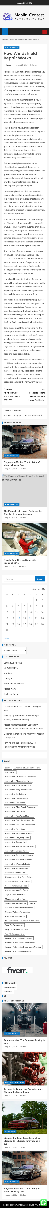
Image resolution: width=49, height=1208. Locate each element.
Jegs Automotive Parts (15, 894)
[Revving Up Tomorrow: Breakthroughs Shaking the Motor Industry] (24, 1068)
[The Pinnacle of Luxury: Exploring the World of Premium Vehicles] (24, 490)
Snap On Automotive (14, 925)
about (7, 768)
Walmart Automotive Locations (18, 951)
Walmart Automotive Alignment (18, 938)
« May (6, 638)
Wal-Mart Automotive (14, 934)
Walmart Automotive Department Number (23, 947)
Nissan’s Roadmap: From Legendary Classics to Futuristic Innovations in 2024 (22, 1141)
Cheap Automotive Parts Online (19, 877)
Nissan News (10, 689)
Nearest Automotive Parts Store (19, 907)
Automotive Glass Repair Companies (20, 807)
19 (18, 618)
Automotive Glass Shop (15, 811)
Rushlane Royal (11, 48)
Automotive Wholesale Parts (17, 864)
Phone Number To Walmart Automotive (22, 921)
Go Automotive (11, 668)
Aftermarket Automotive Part (27, 768)
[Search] (40, 32)
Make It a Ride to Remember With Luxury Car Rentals (36, 394)
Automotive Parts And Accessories (20, 824)
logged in (20, 415)
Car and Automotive (13, 663)
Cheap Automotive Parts (15, 872)
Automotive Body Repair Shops (18, 789)
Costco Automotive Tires (16, 886)
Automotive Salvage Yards (16, 851)
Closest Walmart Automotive (17, 881)
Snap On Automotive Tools (16, 929)
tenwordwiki (10, 987)
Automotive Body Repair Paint (18, 785)
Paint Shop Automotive (15, 916)
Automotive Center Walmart (17, 798)
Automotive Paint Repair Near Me (19, 820)
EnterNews (27, 1204)
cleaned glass (17, 307)
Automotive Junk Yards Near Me (19, 816)
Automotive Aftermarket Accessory (20, 776)
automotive (10, 772)
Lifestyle (8, 678)
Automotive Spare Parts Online (18, 859)
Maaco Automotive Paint (15, 899)
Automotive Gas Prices (15, 803)
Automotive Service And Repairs (19, 855)
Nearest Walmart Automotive (17, 912)
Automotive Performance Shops (19, 833)
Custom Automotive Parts (16, 890)
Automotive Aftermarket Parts (18, 781)
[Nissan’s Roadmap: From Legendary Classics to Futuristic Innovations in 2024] (24, 1117)
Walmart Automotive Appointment (20, 942)
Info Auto (8, 673)
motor (32, 903)
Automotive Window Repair (17, 868)
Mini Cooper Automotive (15, 903)
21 (30, 618)
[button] (11, 31)
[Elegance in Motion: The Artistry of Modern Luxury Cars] (24, 442)
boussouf (8, 991)
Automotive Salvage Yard (16, 842)
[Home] (5, 32)
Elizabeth (9, 65)
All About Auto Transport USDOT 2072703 (12, 394)
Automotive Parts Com (15, 829)
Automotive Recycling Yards (17, 837)
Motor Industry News (14, 683)
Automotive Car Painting (15, 794)
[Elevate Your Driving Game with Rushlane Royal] (24, 539)
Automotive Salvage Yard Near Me (19, 846)
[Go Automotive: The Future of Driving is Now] (24, 1020)
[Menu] (11, 31)
